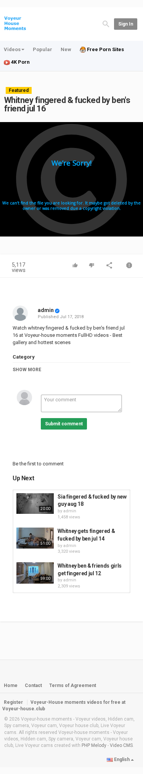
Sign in (125, 24)
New (66, 49)
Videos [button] (12, 49)
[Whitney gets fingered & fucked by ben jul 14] (35, 538)
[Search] (106, 23)
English (122, 759)
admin (46, 310)
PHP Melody (94, 745)
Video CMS (121, 745)
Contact (33, 685)
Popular (42, 49)
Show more (27, 369)
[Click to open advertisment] (71, 179)
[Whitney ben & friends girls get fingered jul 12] (35, 572)
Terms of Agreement (72, 685)
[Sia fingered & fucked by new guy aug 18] (35, 503)
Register (13, 702)
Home (11, 685)
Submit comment (64, 423)
